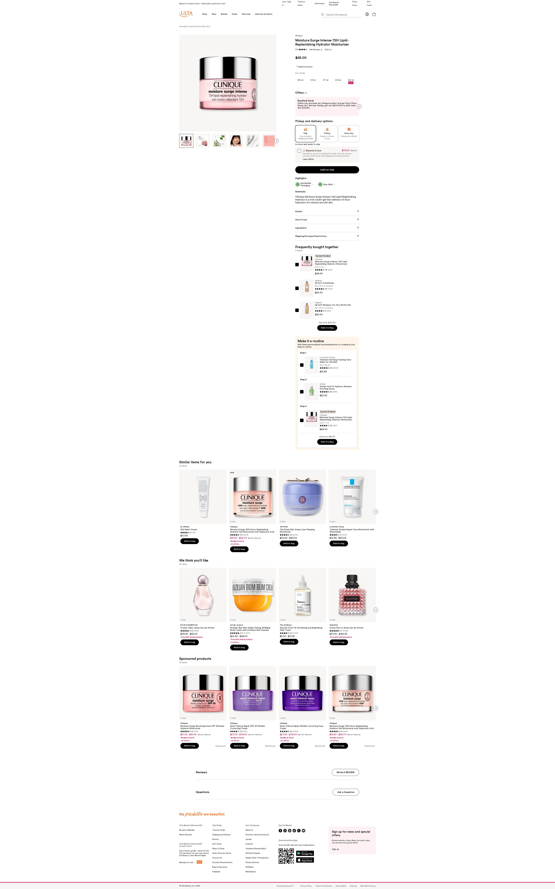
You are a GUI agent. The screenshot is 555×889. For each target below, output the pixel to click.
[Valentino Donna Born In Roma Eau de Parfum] (352, 603)
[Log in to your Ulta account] (367, 14)
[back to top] (546, 880)
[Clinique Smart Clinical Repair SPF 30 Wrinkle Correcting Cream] (252, 704)
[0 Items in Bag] (374, 14)
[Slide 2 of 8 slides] (203, 141)
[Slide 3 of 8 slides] (219, 141)
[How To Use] (327, 220)
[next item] (276, 141)
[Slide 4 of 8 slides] (236, 141)
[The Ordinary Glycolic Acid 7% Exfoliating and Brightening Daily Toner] (302, 603)
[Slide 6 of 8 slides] (269, 141)
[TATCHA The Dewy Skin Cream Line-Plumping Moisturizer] (302, 504)
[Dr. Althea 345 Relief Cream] (203, 503)
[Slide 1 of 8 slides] (186, 141)
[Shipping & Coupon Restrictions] (327, 236)
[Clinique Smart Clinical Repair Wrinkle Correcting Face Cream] (302, 704)
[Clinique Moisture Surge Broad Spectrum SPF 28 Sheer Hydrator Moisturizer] (203, 704)
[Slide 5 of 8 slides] (253, 141)
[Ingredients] (327, 228)
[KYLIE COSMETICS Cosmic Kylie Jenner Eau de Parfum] (203, 603)
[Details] (327, 212)
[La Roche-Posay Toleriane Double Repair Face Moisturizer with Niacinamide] (352, 504)
